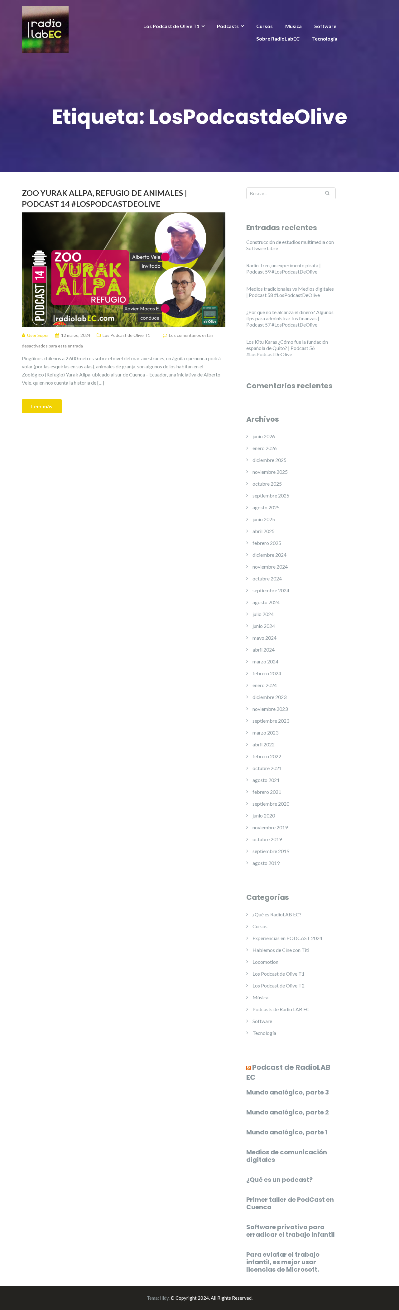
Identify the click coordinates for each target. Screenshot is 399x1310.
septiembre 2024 (270, 590)
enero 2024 (264, 685)
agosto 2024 (266, 602)
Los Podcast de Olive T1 (171, 26)
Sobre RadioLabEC (278, 38)
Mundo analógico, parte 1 (287, 1132)
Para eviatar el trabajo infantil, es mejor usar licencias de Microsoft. (283, 1262)
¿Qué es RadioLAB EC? (276, 914)
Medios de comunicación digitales (286, 1155)
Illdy (164, 1298)
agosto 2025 (266, 507)
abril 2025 (263, 531)
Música (293, 26)
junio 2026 (263, 436)
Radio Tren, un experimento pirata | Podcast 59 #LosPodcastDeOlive (283, 268)
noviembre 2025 (270, 472)
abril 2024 (263, 650)
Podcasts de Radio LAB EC (281, 1009)
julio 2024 (263, 614)
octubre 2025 (267, 484)
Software (325, 26)
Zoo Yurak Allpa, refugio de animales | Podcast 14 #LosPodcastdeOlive (104, 198)
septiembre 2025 (270, 495)
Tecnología (324, 38)
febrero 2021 (266, 792)
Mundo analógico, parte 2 (287, 1112)
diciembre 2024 (269, 555)
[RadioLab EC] (45, 29)
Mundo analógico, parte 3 (287, 1092)
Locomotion (265, 962)
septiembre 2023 (270, 721)
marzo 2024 (265, 661)
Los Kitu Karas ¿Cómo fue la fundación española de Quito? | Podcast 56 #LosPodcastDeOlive (287, 348)
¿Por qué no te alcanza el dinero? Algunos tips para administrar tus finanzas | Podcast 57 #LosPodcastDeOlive (290, 318)
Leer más (41, 406)
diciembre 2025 (269, 460)
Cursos (264, 26)
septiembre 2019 (270, 851)
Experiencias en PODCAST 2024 (287, 938)
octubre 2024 (267, 578)
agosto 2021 (266, 780)
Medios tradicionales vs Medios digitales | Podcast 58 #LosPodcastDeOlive (290, 292)
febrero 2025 (266, 543)
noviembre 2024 (270, 567)
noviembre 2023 (270, 709)
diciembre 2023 (269, 697)
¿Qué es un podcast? (279, 1179)
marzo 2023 (265, 732)
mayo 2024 (264, 638)
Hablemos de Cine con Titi (280, 950)
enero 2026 (264, 448)
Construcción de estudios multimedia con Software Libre (290, 245)
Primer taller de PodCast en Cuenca (290, 1203)
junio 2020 (263, 815)
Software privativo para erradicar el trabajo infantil (290, 1230)
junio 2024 (263, 626)
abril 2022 (263, 744)
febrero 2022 (266, 756)
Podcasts (228, 26)
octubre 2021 (267, 768)
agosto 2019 (266, 863)
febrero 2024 (266, 673)
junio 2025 (263, 519)
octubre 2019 (267, 839)
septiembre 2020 (270, 804)
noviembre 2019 (270, 827)
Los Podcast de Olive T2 (278, 985)
